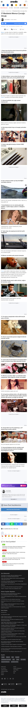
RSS (14, 672)
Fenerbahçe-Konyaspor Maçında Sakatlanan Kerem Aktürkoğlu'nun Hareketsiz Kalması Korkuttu (13, 547)
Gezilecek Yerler (14, 661)
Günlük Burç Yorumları (6, 659)
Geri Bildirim (3, 668)
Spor (4, 544)
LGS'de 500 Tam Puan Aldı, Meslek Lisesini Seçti (10, 599)
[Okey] (8, 5)
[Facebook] (5, 679)
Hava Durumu (4, 612)
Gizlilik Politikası (4, 669)
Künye (14, 671)
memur (2, 97)
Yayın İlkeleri (15, 669)
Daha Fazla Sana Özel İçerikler (13, 509)
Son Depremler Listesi (5, 614)
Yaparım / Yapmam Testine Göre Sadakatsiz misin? (11, 588)
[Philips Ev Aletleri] (3, 5)
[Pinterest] (13, 679)
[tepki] (2, 536)
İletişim (2, 674)
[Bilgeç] (24, 5)
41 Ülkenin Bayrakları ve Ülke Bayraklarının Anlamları (11, 646)
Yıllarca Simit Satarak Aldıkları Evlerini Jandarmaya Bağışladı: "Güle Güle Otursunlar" (13, 553)
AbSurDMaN (11, 19)
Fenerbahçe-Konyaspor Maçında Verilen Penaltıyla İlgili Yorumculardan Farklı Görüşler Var (13, 558)
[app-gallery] (19, 684)
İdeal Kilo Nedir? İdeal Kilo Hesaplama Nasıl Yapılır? (11, 639)
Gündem (4, 550)
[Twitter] (8, 679)
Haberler (3, 11)
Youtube (17, 657)
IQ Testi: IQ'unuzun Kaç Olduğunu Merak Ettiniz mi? (11, 651)
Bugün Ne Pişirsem (5, 661)
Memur (2, 32)
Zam (12, 657)
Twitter (3, 657)
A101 (13, 659)
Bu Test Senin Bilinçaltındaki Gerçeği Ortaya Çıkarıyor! (11, 586)
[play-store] (11, 684)
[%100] (12, 5)
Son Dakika (23, 659)
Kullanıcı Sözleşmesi (17, 668)
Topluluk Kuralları (4, 671)
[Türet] (20, 5)
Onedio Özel (8, 11)
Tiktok (17, 659)
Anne (2, 271)
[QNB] (16, 5)
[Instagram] (2, 679)
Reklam (2, 672)
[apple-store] (4, 684)
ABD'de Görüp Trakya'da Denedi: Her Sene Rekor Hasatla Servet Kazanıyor (13, 564)
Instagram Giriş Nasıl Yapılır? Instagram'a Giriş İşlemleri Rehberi (13, 644)
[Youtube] (10, 679)
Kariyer (14, 666)
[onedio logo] (13, 692)
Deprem (8, 657)
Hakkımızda (3, 666)
